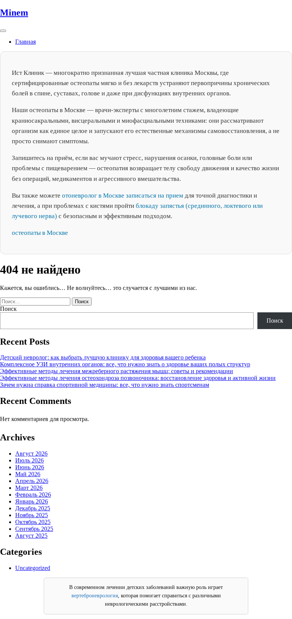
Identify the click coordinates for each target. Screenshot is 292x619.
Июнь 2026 (29, 467)
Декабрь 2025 (32, 508)
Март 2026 (29, 487)
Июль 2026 (29, 460)
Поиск (8, 309)
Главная (25, 41)
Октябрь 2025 (33, 522)
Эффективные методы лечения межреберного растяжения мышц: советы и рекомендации (116, 371)
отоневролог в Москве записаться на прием (122, 195)
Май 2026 (27, 474)
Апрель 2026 (31, 481)
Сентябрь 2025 (34, 529)
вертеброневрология (94, 595)
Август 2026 (31, 453)
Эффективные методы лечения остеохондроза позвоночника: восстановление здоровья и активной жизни (138, 378)
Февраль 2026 (33, 494)
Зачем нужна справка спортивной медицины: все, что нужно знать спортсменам (104, 385)
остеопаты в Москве (40, 232)
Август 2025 (31, 535)
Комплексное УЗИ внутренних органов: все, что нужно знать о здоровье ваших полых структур (125, 364)
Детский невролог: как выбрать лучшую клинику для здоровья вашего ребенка (103, 357)
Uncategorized (32, 568)
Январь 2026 (31, 501)
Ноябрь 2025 (31, 515)
